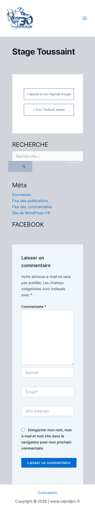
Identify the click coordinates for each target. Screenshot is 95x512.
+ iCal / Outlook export (49, 109)
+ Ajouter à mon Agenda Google (48, 94)
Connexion (21, 194)
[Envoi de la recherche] (20, 166)
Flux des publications (30, 201)
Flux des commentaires (32, 207)
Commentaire (33, 306)
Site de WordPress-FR (31, 213)
